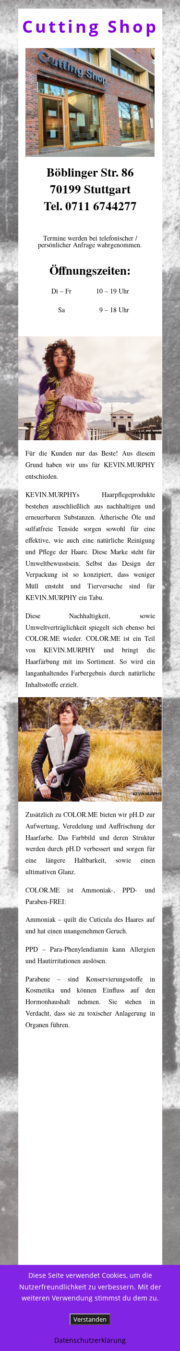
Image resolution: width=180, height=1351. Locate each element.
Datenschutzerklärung (90, 1340)
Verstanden (90, 1319)
